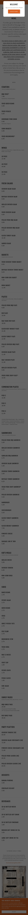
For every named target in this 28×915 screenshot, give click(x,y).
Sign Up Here (14, 11)
